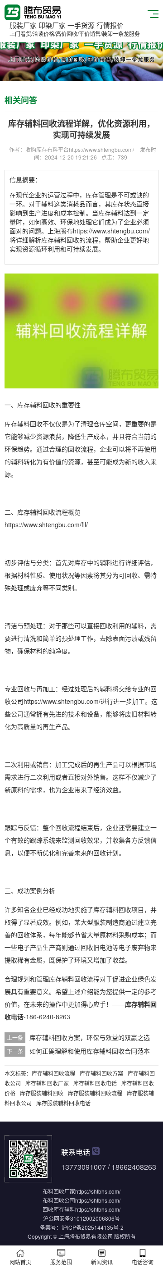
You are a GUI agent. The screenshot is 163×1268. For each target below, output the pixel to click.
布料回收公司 (59, 1200)
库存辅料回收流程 (53, 1073)
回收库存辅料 (59, 1209)
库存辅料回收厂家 (47, 1083)
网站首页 (20, 1262)
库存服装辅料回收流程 (95, 1093)
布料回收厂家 (59, 1191)
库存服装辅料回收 (41, 1093)
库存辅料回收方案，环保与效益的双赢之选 (89, 1037)
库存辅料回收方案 (101, 1073)
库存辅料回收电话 (95, 1083)
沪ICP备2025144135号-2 (93, 1227)
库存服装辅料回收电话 (63, 1103)
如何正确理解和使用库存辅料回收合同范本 (89, 1050)
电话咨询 (142, 1262)
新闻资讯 (102, 1262)
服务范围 (61, 1262)
